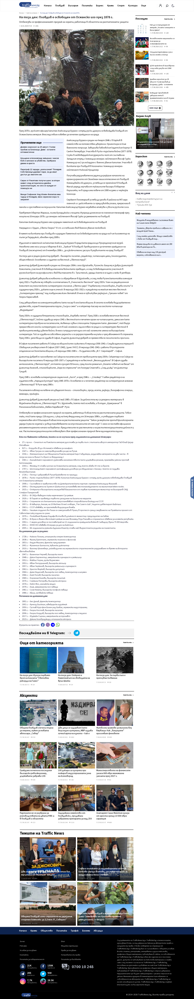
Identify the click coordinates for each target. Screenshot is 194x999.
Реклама (23, 946)
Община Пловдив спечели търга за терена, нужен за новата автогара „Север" (36, 731)
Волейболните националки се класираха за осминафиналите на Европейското (162, 42)
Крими (110, 5)
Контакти (24, 955)
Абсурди (98, 930)
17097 (93, 923)
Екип (63, 941)
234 (33, 685)
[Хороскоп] (155, 185)
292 (110, 682)
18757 (151, 147)
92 (167, 101)
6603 (110, 823)
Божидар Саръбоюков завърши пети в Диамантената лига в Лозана (162, 95)
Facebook (43, 625)
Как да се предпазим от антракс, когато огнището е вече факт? (162, 28)
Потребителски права (70, 955)
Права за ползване (68, 950)
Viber (48, 625)
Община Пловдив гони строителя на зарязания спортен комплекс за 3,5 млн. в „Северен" (46, 918)
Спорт (120, 5)
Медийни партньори (69, 946)
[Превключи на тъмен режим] (173, 5)
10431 (93, 879)
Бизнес (99, 5)
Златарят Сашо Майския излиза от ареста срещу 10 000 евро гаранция (112, 816)
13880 (35, 879)
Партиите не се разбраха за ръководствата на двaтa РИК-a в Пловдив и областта (37, 816)
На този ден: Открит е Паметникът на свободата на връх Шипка (74, 678)
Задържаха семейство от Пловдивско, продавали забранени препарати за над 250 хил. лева (75, 816)
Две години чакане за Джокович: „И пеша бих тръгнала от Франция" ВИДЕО (45, 873)
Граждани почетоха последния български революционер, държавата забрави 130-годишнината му (36, 773)
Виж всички (127, 643)
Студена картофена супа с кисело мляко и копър (161, 53)
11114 (72, 823)
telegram (53, 625)
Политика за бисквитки (71, 959)
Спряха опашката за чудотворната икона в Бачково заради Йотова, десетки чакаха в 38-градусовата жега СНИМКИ (103, 871)
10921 (72, 737)
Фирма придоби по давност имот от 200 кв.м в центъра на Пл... (154, 246)
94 (167, 46)
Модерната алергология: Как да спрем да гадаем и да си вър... (154, 143)
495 (167, 87)
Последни (141, 19)
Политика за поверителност (32, 959)
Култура (132, 5)
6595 (110, 737)
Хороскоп (141, 156)
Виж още (154, 108)
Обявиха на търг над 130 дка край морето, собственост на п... (151, 254)
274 (72, 685)
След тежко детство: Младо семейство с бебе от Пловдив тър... (154, 238)
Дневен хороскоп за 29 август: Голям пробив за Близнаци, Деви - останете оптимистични (161, 83)
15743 (35, 923)
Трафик (75, 930)
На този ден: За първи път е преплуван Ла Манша (111, 677)
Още (143, 5)
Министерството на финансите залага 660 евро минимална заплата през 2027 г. (113, 773)
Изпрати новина (192, 488)
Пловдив (60, 5)
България (73, 5)
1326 (72, 780)
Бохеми (86, 930)
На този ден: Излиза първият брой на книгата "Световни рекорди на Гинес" (35, 678)
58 (167, 60)
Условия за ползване (28, 950)
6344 (33, 780)
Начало (48, 5)
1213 (33, 823)
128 (167, 33)
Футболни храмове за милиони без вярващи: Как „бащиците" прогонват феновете (114, 731)
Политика (87, 5)
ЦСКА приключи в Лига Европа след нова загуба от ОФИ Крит (162, 68)
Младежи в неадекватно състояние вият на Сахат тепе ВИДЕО (155, 222)
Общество (47, 930)
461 (110, 780)
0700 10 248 (83, 967)
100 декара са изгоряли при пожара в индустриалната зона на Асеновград (74, 773)
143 (167, 74)
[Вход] (160, 6)
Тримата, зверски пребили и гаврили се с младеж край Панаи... (154, 230)
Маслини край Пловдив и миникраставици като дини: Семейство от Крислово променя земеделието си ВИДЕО (104, 916)
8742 (33, 737)
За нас (22, 941)
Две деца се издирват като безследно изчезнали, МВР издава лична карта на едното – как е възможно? (75, 731)
